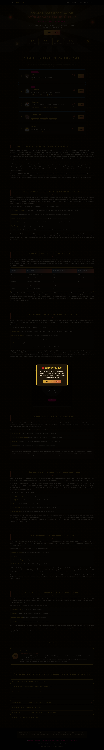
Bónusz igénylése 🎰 (52, 381)
